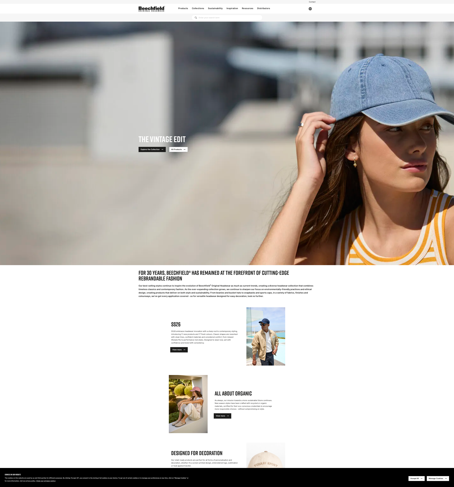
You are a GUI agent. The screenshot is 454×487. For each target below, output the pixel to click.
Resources (247, 8)
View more (177, 350)
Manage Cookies (436, 478)
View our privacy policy (46, 481)
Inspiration (232, 8)
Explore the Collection (150, 149)
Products (183, 8)
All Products (176, 149)
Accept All (414, 478)
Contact (312, 2)
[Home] (152, 8)
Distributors (263, 8)
